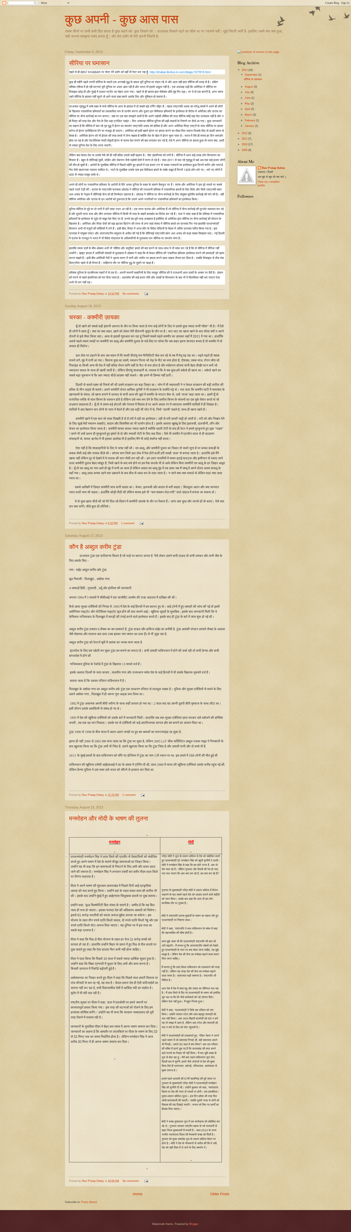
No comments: (131, 293)
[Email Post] (146, 293)
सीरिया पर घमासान (89, 63)
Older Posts (219, 1194)
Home (137, 1194)
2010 (245, 144)
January (250, 125)
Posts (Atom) (89, 1202)
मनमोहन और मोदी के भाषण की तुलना (108, 818)
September (251, 74)
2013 (245, 70)
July (247, 92)
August (249, 86)
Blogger (193, 1223)
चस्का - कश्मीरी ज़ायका (94, 317)
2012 (245, 133)
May (248, 103)
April (248, 109)
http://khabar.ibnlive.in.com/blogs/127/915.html (180, 72)
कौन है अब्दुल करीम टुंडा (95, 546)
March (249, 114)
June (248, 97)
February (250, 120)
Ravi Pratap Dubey (273, 167)
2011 (245, 138)
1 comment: (128, 523)
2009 (245, 150)
